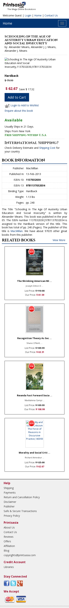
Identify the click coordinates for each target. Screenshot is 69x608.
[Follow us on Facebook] (7, 583)
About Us (9, 527)
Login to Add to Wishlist (24, 105)
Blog (6, 550)
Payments (10, 492)
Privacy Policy (12, 515)
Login (28, 15)
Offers (7, 541)
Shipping (9, 488)
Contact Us (51, 15)
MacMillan (16, 231)
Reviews (8, 536)
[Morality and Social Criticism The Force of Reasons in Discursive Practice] (34, 434)
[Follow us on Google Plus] (20, 583)
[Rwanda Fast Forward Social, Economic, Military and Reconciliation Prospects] (34, 376)
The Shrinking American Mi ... (34, 281)
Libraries (9, 567)
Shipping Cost (47, 148)
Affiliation (9, 546)
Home (38, 15)
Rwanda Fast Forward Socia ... (34, 395)
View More (59, 240)
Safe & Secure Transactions (20, 511)
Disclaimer (10, 502)
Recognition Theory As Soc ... (34, 338)
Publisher (9, 506)
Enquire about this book (19, 110)
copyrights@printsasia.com (20, 555)
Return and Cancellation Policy (22, 497)
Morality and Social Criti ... (34, 452)
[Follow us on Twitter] (13, 583)
